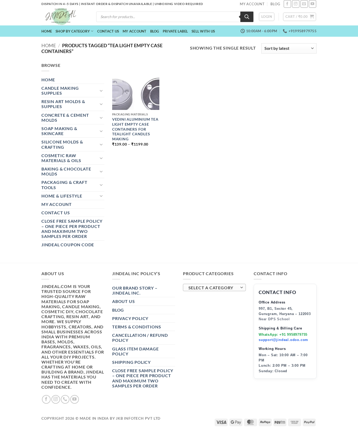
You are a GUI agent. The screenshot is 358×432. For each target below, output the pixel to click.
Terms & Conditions (136, 326)
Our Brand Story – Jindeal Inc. (135, 290)
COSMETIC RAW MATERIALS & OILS (61, 158)
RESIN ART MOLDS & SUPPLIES (63, 104)
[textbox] (213, 287)
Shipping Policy (131, 362)
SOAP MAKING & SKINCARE (59, 131)
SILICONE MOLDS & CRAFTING (62, 144)
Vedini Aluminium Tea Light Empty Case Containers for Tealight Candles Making (135, 129)
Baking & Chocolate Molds (66, 171)
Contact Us (108, 31)
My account (135, 31)
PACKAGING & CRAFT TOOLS (64, 185)
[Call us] (65, 399)
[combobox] (214, 287)
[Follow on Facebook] (287, 4)
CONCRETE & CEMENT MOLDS (65, 117)
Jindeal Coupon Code (67, 244)
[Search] (246, 17)
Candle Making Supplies (60, 90)
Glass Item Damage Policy (135, 351)
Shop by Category (73, 31)
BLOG (275, 4)
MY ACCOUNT (252, 4)
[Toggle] (101, 90)
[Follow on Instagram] (296, 4)
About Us (123, 301)
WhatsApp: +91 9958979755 (283, 335)
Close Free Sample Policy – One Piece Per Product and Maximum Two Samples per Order (71, 228)
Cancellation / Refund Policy (140, 338)
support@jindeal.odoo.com (283, 340)
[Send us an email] (304, 4)
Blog (154, 31)
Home (46, 31)
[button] (266, 17)
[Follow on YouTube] (312, 4)
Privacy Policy (130, 318)
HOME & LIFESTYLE (61, 195)
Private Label (175, 31)
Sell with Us (203, 31)
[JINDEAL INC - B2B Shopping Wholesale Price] (63, 16)
